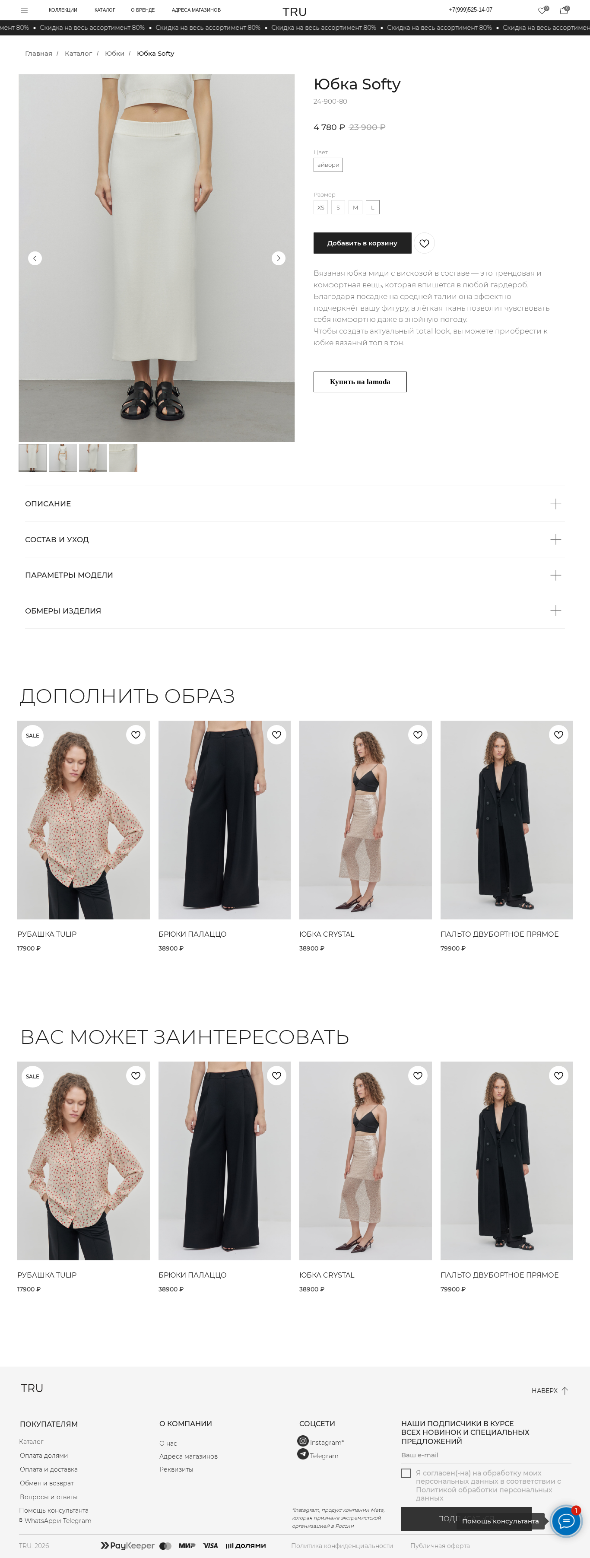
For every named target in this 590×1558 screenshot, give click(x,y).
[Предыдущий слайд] (35, 258)
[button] (224, 1470)
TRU (294, 12)
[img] (563, 10)
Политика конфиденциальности (342, 1545)
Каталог (78, 53)
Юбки (114, 53)
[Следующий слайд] (278, 258)
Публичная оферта (440, 1545)
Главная (38, 53)
